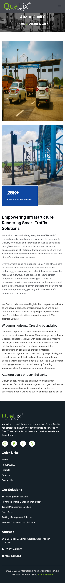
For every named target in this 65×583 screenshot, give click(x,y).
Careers (6, 475)
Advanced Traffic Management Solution (21, 501)
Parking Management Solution (17, 517)
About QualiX (8, 464)
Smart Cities (7, 512)
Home (20, 24)
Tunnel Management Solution (16, 507)
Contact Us (7, 480)
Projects (6, 470)
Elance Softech (45, 574)
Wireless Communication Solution (18, 522)
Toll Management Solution (15, 496)
